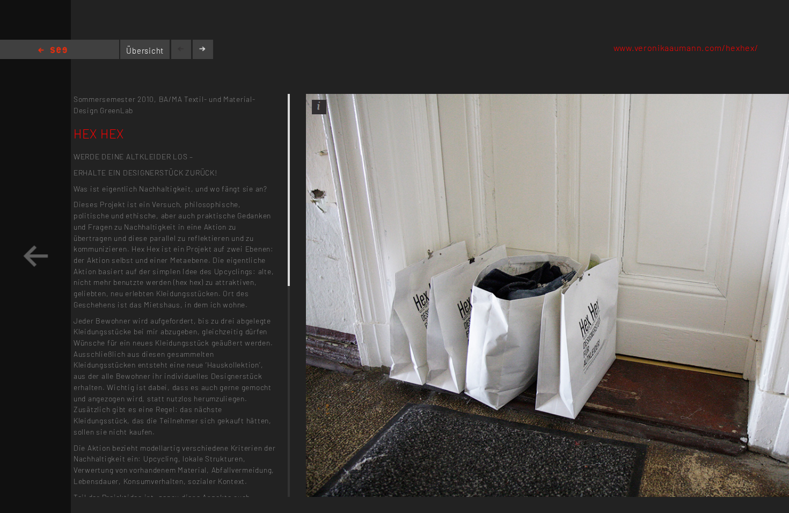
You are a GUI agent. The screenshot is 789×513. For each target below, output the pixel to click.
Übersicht (145, 50)
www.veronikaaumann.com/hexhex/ (685, 47)
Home (52, 50)
